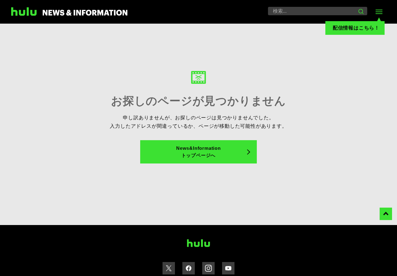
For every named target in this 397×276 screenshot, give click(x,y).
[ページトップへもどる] (386, 214)
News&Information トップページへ (198, 151)
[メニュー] (379, 12)
